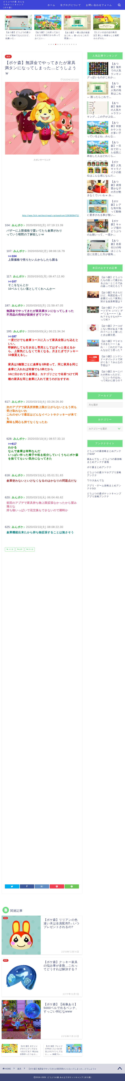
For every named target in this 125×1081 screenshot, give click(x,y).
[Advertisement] (42, 185)
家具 (8, 57)
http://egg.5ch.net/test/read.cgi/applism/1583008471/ (50, 215)
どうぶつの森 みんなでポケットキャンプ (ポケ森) (14, 4)
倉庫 (20, 549)
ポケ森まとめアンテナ (99, 467)
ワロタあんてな (95, 480)
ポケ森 (10, 549)
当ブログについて (70, 5)
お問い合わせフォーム (99, 5)
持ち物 (30, 549)
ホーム (51, 5)
